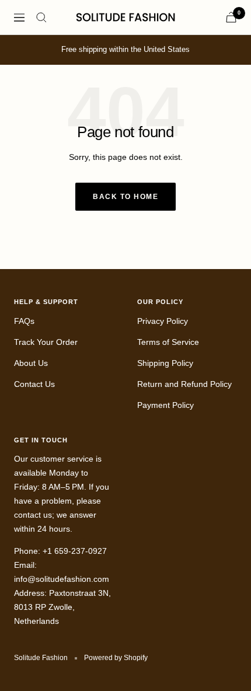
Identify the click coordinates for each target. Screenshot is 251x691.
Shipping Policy (165, 363)
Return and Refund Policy (184, 384)
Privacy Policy (162, 321)
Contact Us (34, 384)
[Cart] (231, 17)
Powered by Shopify (116, 658)
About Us (31, 363)
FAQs (24, 321)
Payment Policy (165, 405)
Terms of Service (168, 342)
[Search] (41, 17)
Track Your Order (46, 342)
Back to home (125, 197)
